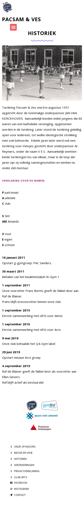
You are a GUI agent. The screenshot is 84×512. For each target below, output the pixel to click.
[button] (13, 27)
